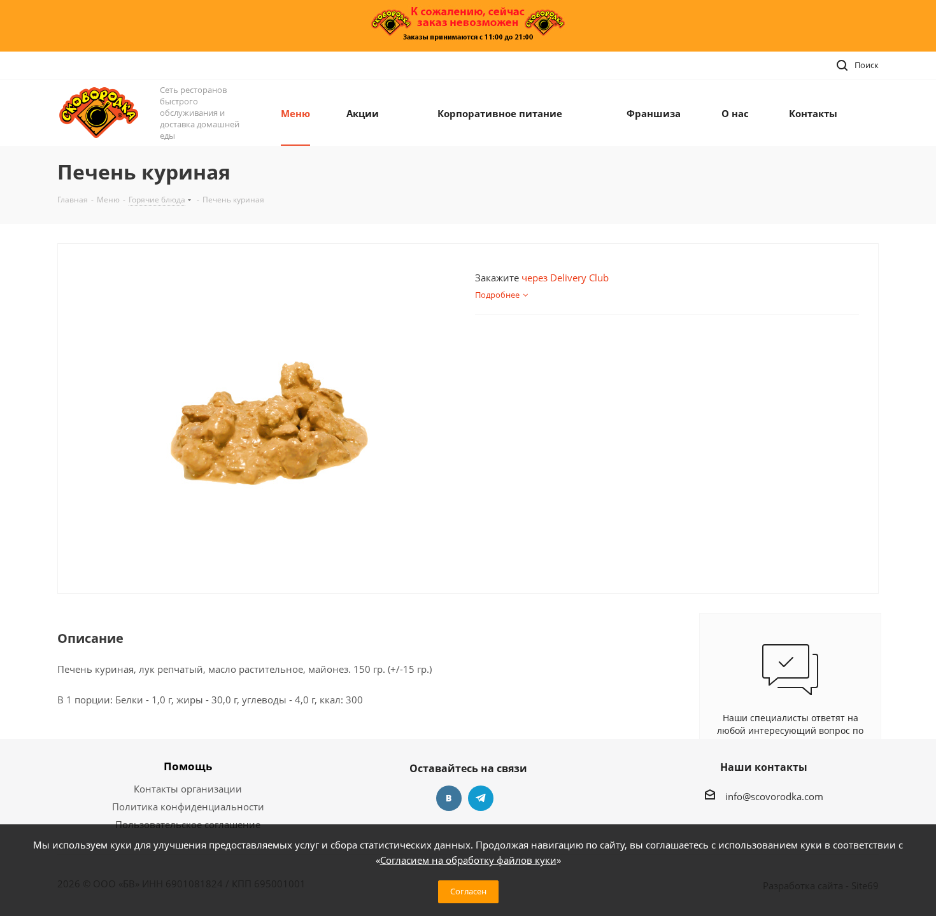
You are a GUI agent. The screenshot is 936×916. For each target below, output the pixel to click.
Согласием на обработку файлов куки (468, 860)
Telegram (480, 798)
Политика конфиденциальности (188, 806)
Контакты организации (188, 788)
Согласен (468, 891)
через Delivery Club (565, 277)
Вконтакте (449, 798)
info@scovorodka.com (774, 796)
